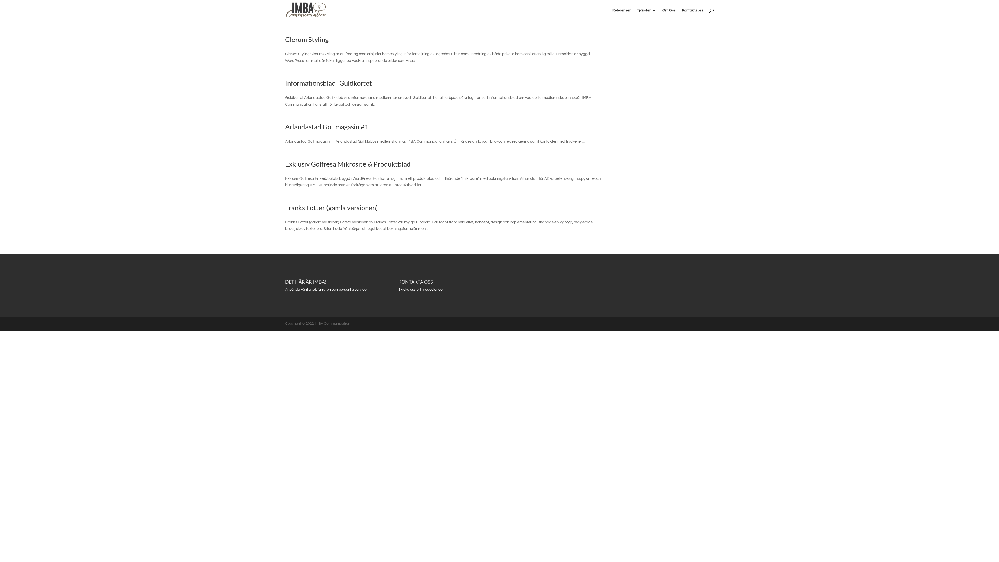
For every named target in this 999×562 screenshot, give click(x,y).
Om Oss (669, 10)
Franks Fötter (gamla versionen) (331, 207)
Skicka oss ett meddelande (420, 289)
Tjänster (644, 10)
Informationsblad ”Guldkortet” (329, 83)
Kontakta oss (692, 10)
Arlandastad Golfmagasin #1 (326, 127)
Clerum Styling (307, 39)
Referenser (621, 10)
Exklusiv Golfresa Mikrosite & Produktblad (348, 164)
